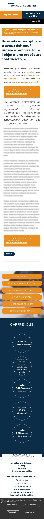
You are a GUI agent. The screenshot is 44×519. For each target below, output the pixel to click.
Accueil (6, 29)
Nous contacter (22, 489)
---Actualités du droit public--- (25, 29)
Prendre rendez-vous (22, 492)
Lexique (22, 468)
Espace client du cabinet (22, 495)
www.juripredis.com (16, 94)
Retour (9, 254)
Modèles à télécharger (22, 463)
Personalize (13, 512)
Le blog (21, 465)
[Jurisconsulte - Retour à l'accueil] (22, 3)
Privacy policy (28, 512)
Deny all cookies (31, 505)
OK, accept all (14, 505)
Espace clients (11, 15)
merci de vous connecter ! (25, 82)
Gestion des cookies (22, 471)
